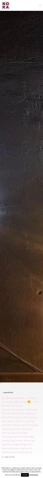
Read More (33, 475)
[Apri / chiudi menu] (40, 5)
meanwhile (7, 392)
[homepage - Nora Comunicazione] (6, 5)
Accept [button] (24, 475)
